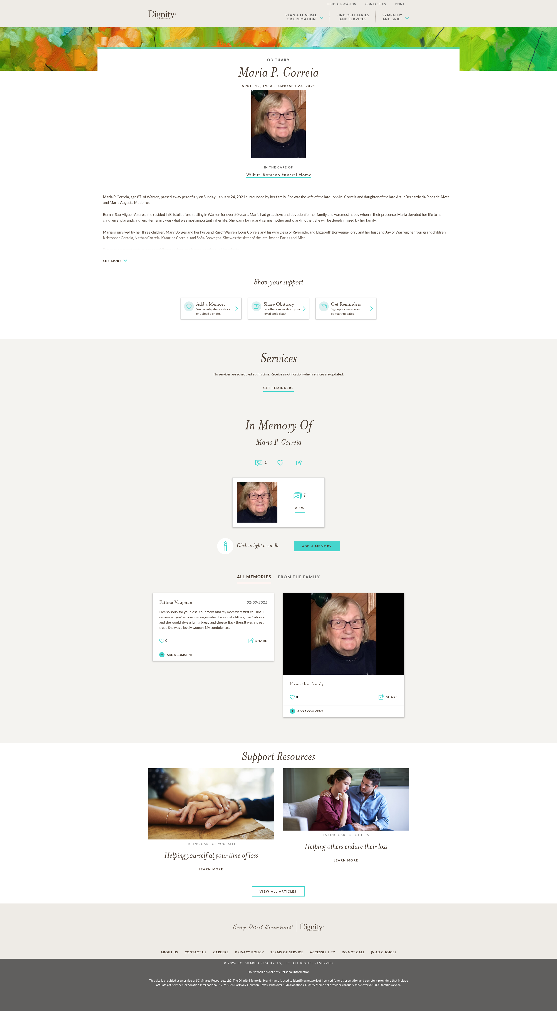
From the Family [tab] (299, 576)
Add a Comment (180, 655)
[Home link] (162, 14)
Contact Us (375, 4)
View (300, 508)
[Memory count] (258, 462)
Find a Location (342, 4)
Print (400, 4)
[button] (304, 17)
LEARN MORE (211, 869)
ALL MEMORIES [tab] (254, 576)
